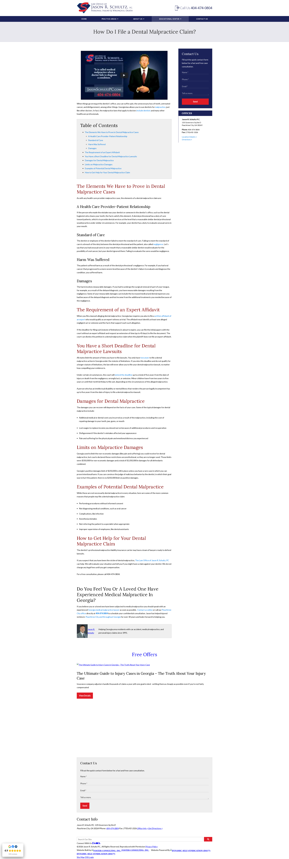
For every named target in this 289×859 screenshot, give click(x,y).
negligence (158, 244)
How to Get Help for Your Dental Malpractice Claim (107, 172)
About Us (138, 19)
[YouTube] (97, 843)
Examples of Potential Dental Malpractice (103, 168)
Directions (186, 139)
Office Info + (142, 828)
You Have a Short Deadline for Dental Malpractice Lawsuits (111, 156)
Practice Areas (109, 19)
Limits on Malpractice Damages (98, 164)
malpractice (160, 107)
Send (195, 101)
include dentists (144, 110)
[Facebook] (93, 843)
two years (144, 357)
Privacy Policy (151, 846)
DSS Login (89, 857)
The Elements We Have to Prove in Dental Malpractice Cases (112, 132)
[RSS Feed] (99, 843)
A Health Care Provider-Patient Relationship (107, 136)
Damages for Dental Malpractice (99, 160)
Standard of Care (95, 140)
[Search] (208, 839)
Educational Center (169, 19)
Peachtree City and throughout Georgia (103, 617)
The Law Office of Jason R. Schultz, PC (152, 560)
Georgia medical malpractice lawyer (103, 610)
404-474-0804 (201, 8)
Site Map (81, 857)
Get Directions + (155, 828)
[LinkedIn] (95, 843)
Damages (92, 148)
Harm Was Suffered (97, 144)
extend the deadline (123, 375)
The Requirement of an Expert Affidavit (102, 152)
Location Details (188, 137)
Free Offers (144, 654)
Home (84, 19)
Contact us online (145, 610)
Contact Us (202, 19)
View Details (85, 695)
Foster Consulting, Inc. (135, 850)
